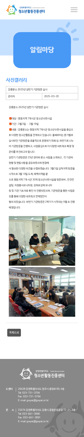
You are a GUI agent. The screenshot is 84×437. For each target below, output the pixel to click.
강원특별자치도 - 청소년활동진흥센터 (25, 10)
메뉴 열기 (74, 10)
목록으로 (14, 332)
